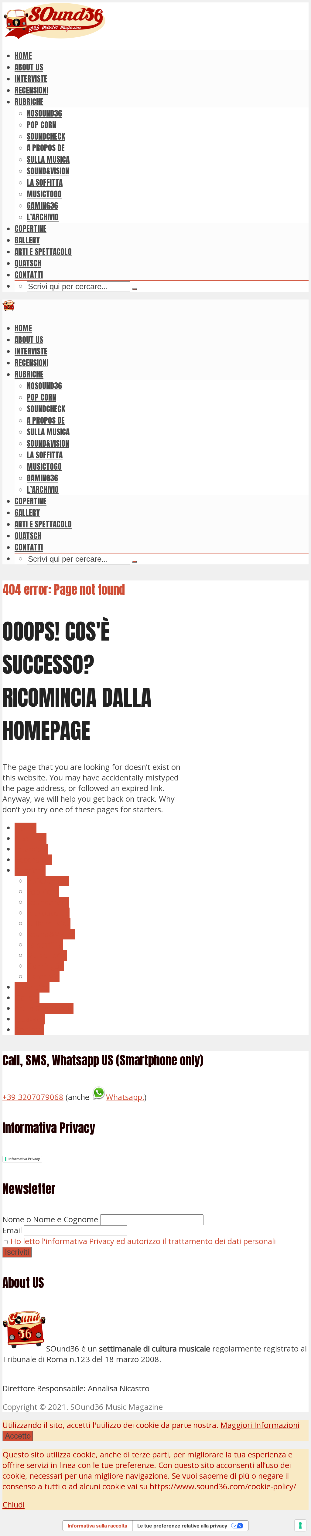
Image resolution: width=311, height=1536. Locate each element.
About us (29, 67)
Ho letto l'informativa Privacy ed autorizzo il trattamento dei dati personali (143, 1241)
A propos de (46, 148)
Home (23, 55)
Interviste (31, 78)
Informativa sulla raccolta (97, 1526)
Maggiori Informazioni (259, 1425)
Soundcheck (46, 136)
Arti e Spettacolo (43, 251)
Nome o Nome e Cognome (50, 1219)
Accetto (18, 1436)
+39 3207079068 (32, 1097)
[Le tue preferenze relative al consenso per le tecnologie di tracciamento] (300, 1525)
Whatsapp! (125, 1097)
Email (12, 1230)
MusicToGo (44, 194)
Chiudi (13, 1504)
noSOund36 (44, 113)
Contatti (29, 274)
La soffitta (45, 182)
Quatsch (28, 263)
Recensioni (31, 90)
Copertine (30, 228)
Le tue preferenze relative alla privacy (182, 1526)
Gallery (27, 240)
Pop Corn (41, 124)
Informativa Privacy (24, 1159)
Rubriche (29, 101)
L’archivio (43, 217)
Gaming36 (42, 205)
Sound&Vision (48, 171)
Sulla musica (48, 159)
